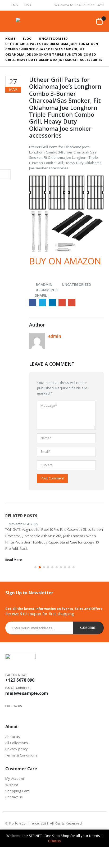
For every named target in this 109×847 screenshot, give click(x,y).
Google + (62, 302)
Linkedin (27, 712)
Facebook (32, 302)
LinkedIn (52, 302)
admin (46, 284)
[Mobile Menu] (9, 21)
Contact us (14, 797)
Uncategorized (76, 284)
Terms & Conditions (21, 755)
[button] (35, 567)
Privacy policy (16, 748)
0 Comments (47, 289)
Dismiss (54, 841)
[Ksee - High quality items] (26, 21)
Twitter (42, 302)
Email (71, 302)
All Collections (16, 742)
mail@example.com (26, 693)
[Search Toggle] (74, 21)
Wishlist (11, 784)
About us (12, 736)
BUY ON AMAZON (65, 261)
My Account (14, 778)
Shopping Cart (17, 791)
